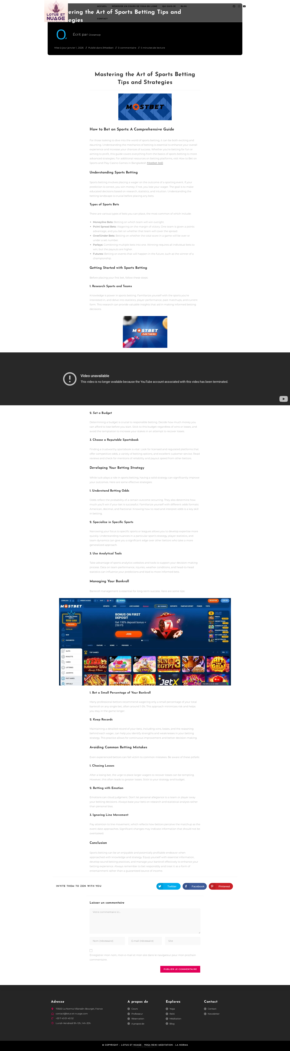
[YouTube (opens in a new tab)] (244, 6)
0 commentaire (127, 47)
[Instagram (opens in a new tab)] (239, 6)
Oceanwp (95, 34)
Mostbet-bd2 (155, 163)
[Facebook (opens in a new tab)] (234, 6)
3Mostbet (108, 47)
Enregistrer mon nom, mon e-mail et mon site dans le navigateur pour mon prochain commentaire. (143, 957)
